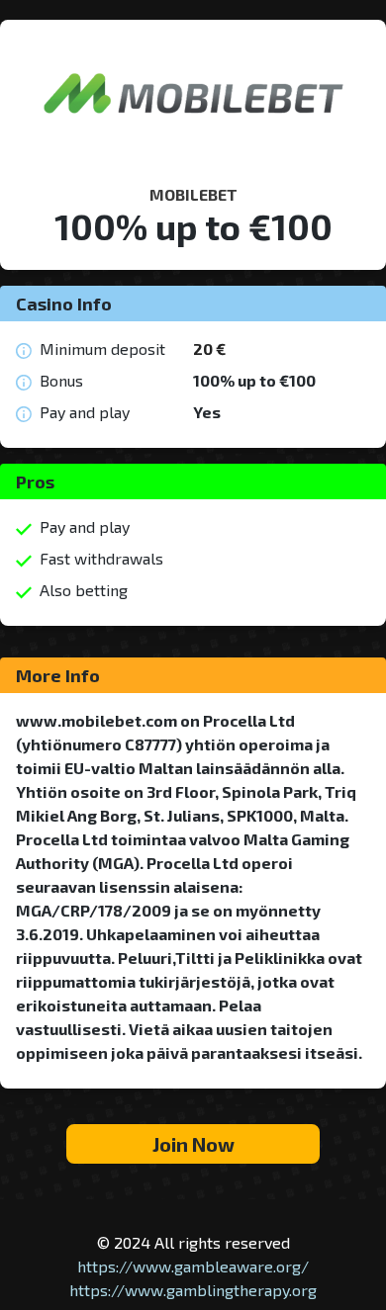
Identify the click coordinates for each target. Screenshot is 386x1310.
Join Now (193, 1144)
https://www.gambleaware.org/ (193, 1266)
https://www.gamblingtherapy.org (193, 1289)
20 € (209, 348)
